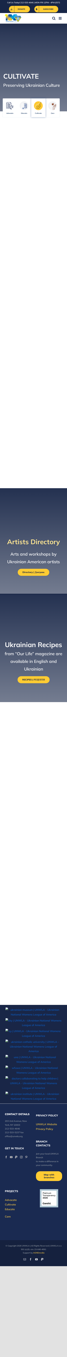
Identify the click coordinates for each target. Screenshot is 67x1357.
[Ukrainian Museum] (33, 1012)
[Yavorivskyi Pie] (33, 833)
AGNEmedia (38, 1253)
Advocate (9, 113)
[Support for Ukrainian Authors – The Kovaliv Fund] (50, 318)
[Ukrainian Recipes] (50, 215)
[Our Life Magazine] (50, 444)
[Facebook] (6, 1157)
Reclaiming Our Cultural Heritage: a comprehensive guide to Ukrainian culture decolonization (18, 179)
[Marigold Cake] (33, 946)
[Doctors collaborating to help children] (33, 1083)
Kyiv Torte (13, 918)
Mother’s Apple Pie (22, 880)
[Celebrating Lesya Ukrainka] (50, 381)
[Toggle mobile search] (53, 18)
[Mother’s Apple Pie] (33, 870)
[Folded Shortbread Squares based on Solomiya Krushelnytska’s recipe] (33, 754)
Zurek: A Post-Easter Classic (32, 726)
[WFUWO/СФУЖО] (33, 1070)
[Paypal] (16, 1157)
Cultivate (38, 113)
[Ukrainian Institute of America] (33, 1096)
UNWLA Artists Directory (45, 172)
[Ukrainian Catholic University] (33, 1046)
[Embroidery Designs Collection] (17, 264)
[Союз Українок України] (33, 1033)
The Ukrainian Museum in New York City (14, 410)
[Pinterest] (26, 1157)
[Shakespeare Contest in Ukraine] (50, 264)
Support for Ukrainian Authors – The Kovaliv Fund (48, 342)
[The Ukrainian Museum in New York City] (17, 383)
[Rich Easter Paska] (16, 981)
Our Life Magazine (46, 461)
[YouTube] (11, 1157)
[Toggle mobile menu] (60, 18)
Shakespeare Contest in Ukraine (49, 284)
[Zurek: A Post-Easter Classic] (33, 714)
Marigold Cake (18, 958)
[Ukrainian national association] (33, 1059)
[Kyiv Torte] (33, 908)
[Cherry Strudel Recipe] (33, 796)
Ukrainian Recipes (46, 233)
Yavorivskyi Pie (18, 845)
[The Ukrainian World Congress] (33, 1023)
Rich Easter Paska (21, 988)
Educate (24, 113)
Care (52, 113)
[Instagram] (21, 1157)
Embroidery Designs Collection (15, 284)
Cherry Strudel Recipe (25, 806)
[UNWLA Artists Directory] (50, 150)
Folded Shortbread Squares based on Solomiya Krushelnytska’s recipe (31, 771)
